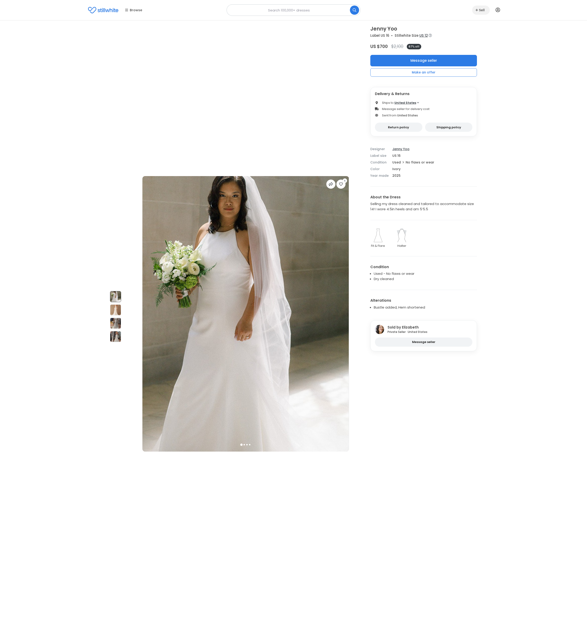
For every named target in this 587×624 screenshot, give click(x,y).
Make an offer (423, 72)
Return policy (398, 127)
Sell (482, 10)
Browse (136, 10)
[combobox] (293, 10)
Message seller (423, 60)
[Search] (354, 10)
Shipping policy (448, 127)
